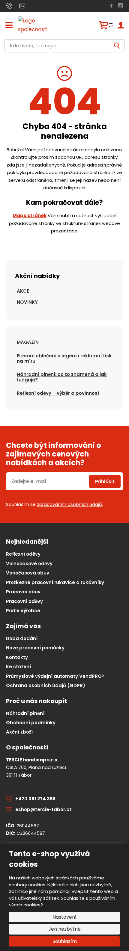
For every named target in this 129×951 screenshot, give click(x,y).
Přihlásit (105, 481)
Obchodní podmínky (31, 722)
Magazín (28, 342)
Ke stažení (18, 666)
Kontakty (17, 657)
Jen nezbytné (64, 929)
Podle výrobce (23, 610)
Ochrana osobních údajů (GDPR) (45, 685)
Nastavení (64, 917)
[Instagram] (120, 6)
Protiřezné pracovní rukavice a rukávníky (55, 582)
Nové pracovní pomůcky (35, 648)
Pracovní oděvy (24, 601)
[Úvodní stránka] (39, 25)
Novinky (27, 302)
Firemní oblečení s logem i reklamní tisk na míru (64, 358)
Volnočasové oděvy (29, 563)
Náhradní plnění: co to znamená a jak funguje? (62, 377)
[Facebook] (111, 6)
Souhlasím (64, 941)
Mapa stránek (29, 215)
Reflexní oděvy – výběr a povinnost (58, 393)
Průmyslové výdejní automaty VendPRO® (55, 676)
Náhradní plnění (25, 713)
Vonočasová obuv (27, 573)
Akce (23, 291)
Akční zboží (19, 732)
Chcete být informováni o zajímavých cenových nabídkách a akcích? (53, 454)
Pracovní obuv (23, 592)
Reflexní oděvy (23, 554)
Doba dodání (22, 638)
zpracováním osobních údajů (69, 504)
